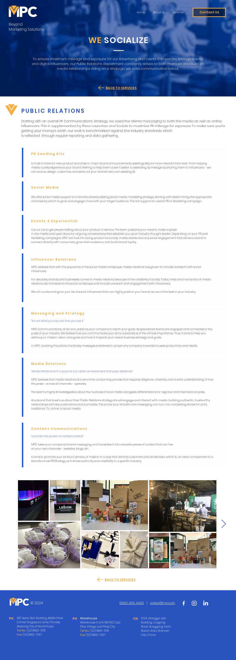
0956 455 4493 (131, 603)
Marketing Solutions (26, 29)
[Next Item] (223, 524)
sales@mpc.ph (162, 603)
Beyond (16, 24)
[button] (209, 12)
